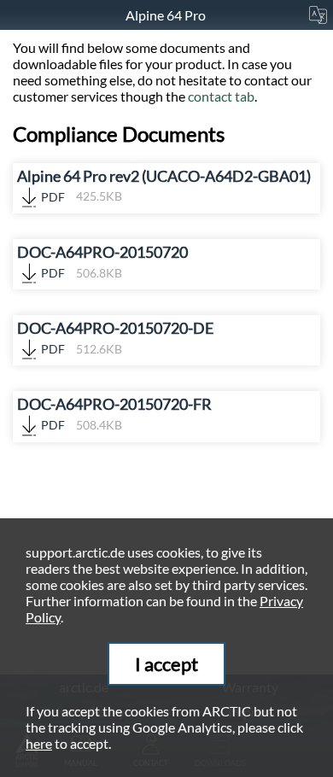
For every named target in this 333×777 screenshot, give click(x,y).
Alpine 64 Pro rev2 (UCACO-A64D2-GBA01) (164, 185)
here (39, 743)
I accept (166, 663)
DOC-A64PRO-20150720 (102, 261)
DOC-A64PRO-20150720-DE (115, 337)
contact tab (221, 96)
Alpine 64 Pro (167, 15)
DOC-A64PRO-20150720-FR (114, 413)
